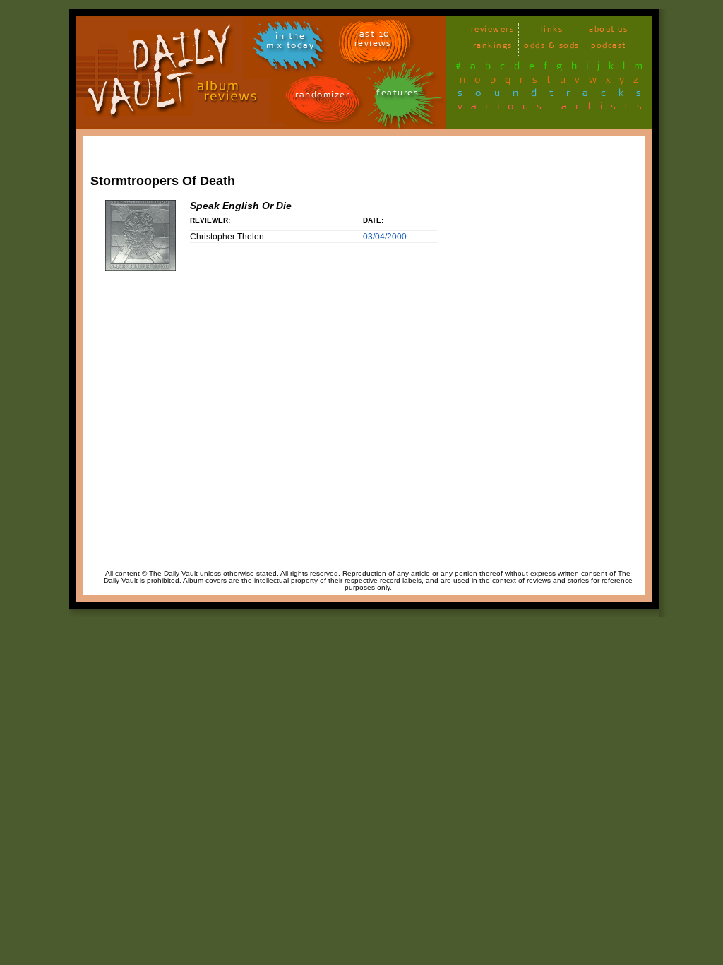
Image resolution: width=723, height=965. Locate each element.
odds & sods (552, 47)
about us (608, 31)
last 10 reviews (373, 41)
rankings (493, 47)
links (552, 31)
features (397, 95)
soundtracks (556, 95)
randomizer (322, 97)
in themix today (290, 43)
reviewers (493, 31)
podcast (608, 47)
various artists (554, 109)
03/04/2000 (385, 237)
